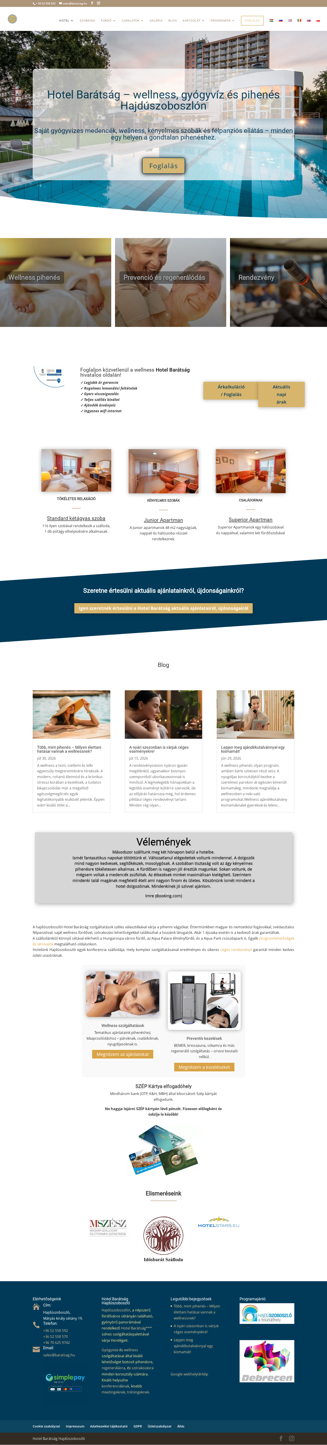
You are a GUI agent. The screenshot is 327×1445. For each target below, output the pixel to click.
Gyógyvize (110, 1349)
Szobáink (87, 20)
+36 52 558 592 (55, 1330)
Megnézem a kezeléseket (204, 1067)
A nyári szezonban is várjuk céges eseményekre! (159, 749)
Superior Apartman (250, 520)
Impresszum (75, 1426)
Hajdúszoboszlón (116, 1310)
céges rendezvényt (236, 949)
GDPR (137, 1426)
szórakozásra (143, 1367)
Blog (172, 20)
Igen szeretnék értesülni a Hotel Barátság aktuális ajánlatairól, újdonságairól (163, 608)
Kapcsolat (191, 20)
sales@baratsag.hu (59, 1355)
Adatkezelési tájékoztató (109, 1426)
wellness (131, 1349)
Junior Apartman (163, 520)
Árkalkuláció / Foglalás (231, 390)
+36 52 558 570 (55, 1336)
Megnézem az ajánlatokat (123, 1054)
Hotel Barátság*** (136, 1328)
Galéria (156, 20)
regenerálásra (113, 1367)
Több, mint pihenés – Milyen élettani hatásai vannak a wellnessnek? (69, 749)
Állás (180, 1426)
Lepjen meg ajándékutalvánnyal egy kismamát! (253, 749)
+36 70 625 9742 (56, 1342)
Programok (221, 20)
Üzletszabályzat (160, 1426)
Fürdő (106, 20)
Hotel (64, 20)
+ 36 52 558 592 (46, 3)
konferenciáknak (115, 1386)
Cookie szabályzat (46, 1426)
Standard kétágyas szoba (76, 518)
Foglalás (252, 20)
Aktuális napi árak (281, 394)
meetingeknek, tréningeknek (125, 1392)
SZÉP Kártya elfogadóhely (163, 1086)
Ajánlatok (130, 20)
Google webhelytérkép (189, 1374)
